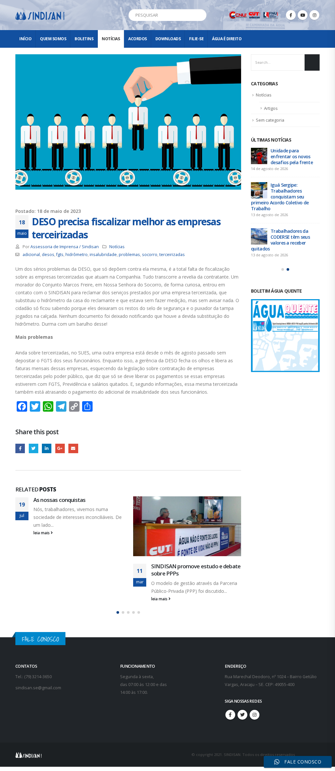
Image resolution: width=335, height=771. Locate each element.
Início (25, 39)
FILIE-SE (196, 39)
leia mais (42, 533)
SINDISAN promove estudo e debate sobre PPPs (195, 569)
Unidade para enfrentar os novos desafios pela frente (292, 156)
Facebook (20, 448)
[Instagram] (314, 15)
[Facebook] (291, 15)
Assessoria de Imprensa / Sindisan (64, 246)
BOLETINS (84, 39)
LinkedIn (46, 448)
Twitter (33, 448)
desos (48, 254)
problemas (129, 254)
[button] (117, 612)
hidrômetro (76, 254)
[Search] (200, 15)
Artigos (271, 108)
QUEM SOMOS (53, 39)
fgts (59, 254)
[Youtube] (303, 15)
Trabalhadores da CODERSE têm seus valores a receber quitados (280, 240)
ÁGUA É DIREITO (226, 39)
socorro (149, 254)
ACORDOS (137, 39)
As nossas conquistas (59, 500)
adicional (31, 254)
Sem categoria (270, 120)
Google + (60, 448)
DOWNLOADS (168, 39)
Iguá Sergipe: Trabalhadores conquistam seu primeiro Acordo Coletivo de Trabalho (280, 197)
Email (73, 448)
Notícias (111, 39)
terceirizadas (172, 254)
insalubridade (103, 254)
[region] (250, 719)
